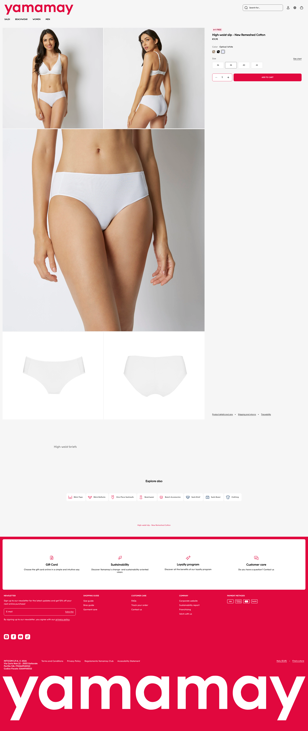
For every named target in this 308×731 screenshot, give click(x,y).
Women (37, 19)
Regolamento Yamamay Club (99, 661)
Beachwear (21, 19)
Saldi (7, 19)
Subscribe (69, 612)
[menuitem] (263, 7)
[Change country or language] (294, 7)
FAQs (134, 601)
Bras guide (88, 605)
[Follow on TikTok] (27, 636)
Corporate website (188, 601)
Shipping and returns (247, 414)
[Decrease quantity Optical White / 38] (216, 77)
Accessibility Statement (128, 661)
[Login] (288, 8)
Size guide (88, 601)
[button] (53, 78)
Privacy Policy (74, 661)
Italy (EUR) (282, 661)
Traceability (266, 414)
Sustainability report (189, 605)
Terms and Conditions (52, 661)
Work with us (185, 614)
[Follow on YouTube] (20, 636)
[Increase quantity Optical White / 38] (228, 77)
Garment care (90, 609)
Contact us (136, 609)
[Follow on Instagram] (6, 636)
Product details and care (222, 414)
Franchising (185, 609)
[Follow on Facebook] (13, 636)
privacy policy (62, 619)
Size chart (297, 59)
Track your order (139, 605)
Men (48, 19)
